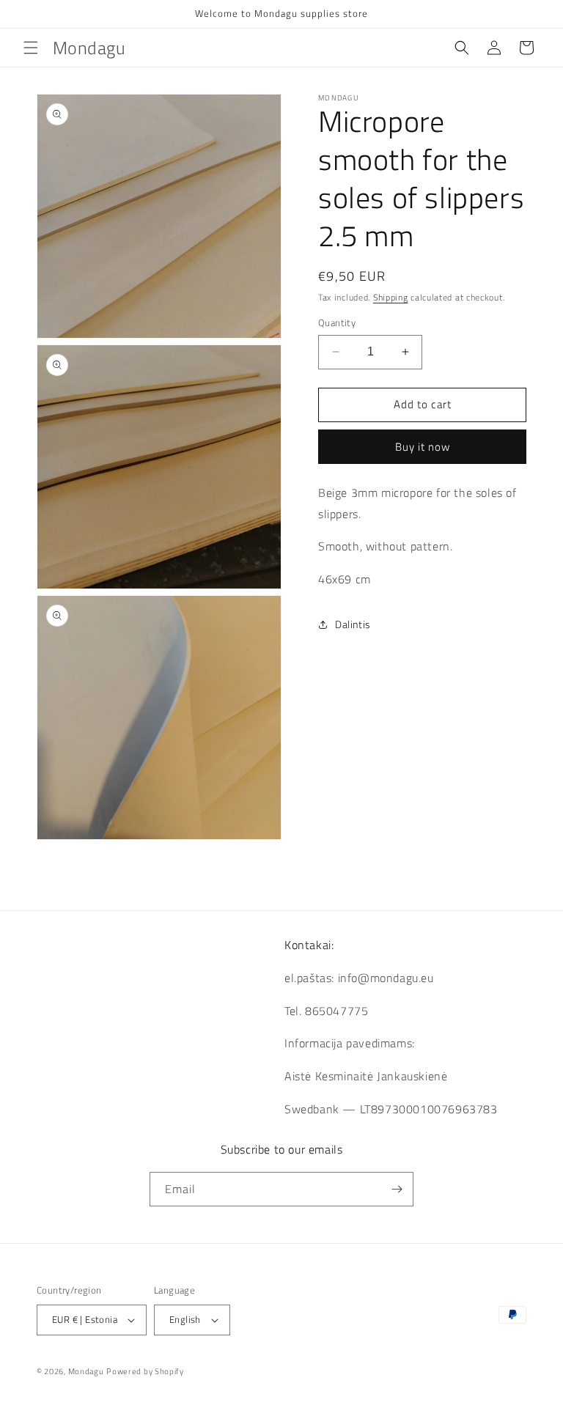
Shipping (390, 297)
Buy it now (422, 446)
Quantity (337, 323)
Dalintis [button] (353, 624)
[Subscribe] (396, 1189)
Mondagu (86, 1371)
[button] (31, 48)
